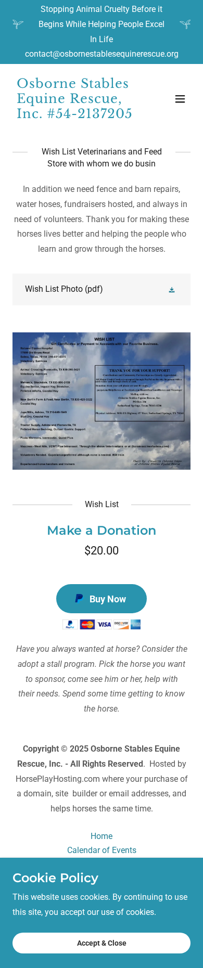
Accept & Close (101, 943)
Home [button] (101, 836)
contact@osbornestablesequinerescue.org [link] (102, 54)
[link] (75, 115)
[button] (180, 98)
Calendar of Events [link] (101, 850)
